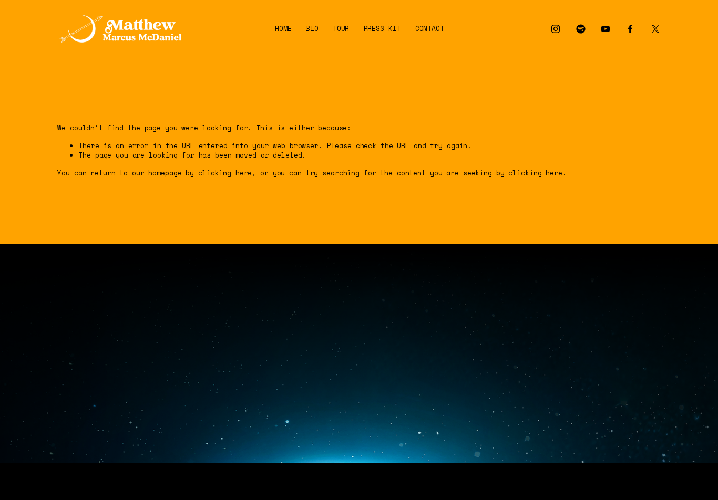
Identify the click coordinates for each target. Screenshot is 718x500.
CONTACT (429, 29)
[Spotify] (581, 29)
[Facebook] (630, 29)
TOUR (341, 29)
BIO (312, 29)
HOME (283, 29)
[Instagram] (555, 29)
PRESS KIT (382, 29)
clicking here (225, 173)
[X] (655, 29)
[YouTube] (605, 29)
